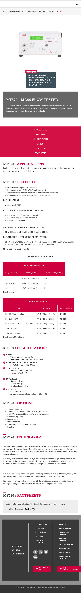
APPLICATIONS (40, 130)
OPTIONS (41, 144)
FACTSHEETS (40, 153)
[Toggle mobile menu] (77, 4)
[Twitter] (41, 552)
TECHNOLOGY (40, 148)
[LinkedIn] (35, 557)
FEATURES (40, 134)
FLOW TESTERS (46, 11)
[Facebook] (35, 552)
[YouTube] (46, 552)
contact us (12, 249)
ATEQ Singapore (11, 11)
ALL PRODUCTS (29, 11)
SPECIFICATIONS (40, 139)
